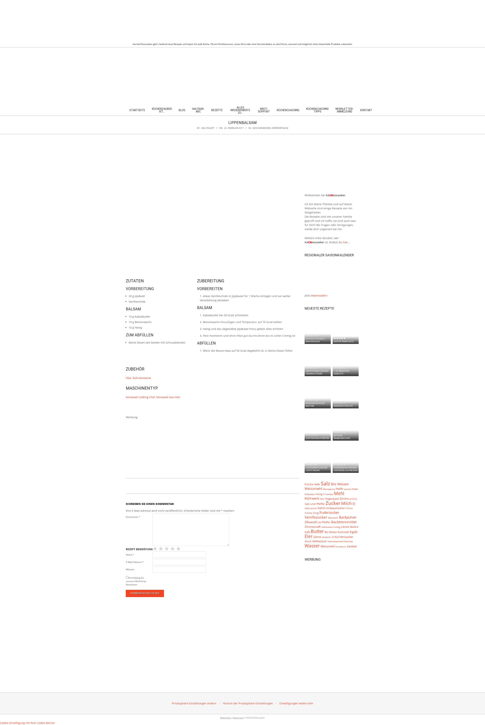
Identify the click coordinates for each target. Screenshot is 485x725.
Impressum (238, 717)
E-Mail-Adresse (135, 562)
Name (130, 554)
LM (319, 522)
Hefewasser (319, 541)
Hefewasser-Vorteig (330, 527)
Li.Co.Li (353, 498)
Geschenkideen (261, 128)
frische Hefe (312, 484)
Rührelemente (142, 378)
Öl (333, 537)
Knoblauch (341, 546)
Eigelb (353, 532)
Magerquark (332, 498)
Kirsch (308, 541)
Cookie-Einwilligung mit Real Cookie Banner (27, 723)
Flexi (128, 378)
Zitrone (344, 498)
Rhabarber (310, 494)
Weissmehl (328, 546)
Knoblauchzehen (335, 508)
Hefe (339, 488)
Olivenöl (311, 522)
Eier (308, 536)
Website (130, 569)
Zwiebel (352, 546)
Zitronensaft (313, 527)
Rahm (321, 508)
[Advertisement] (242, 75)
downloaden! (319, 295)
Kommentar (133, 517)
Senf (322, 498)
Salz (325, 483)
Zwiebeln (326, 537)
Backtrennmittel (344, 522)
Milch (346, 503)
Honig (319, 494)
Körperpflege (280, 128)
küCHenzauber (344, 537)
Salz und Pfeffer (315, 504)
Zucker (333, 503)
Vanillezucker (316, 517)
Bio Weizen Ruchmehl (337, 532)
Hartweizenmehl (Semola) (340, 541)
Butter (317, 531)
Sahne (317, 537)
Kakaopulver (311, 508)
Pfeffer (326, 522)
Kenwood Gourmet (168, 397)
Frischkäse (328, 494)
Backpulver (348, 517)
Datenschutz (225, 717)
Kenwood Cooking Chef (140, 397)
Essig (316, 513)
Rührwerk (312, 498)
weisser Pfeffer (351, 489)
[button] (194, 703)
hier (345, 242)
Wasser (312, 546)
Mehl (339, 493)
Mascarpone (329, 489)
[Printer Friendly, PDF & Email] (145, 485)
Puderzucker (329, 512)
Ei (354, 503)
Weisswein (333, 517)
